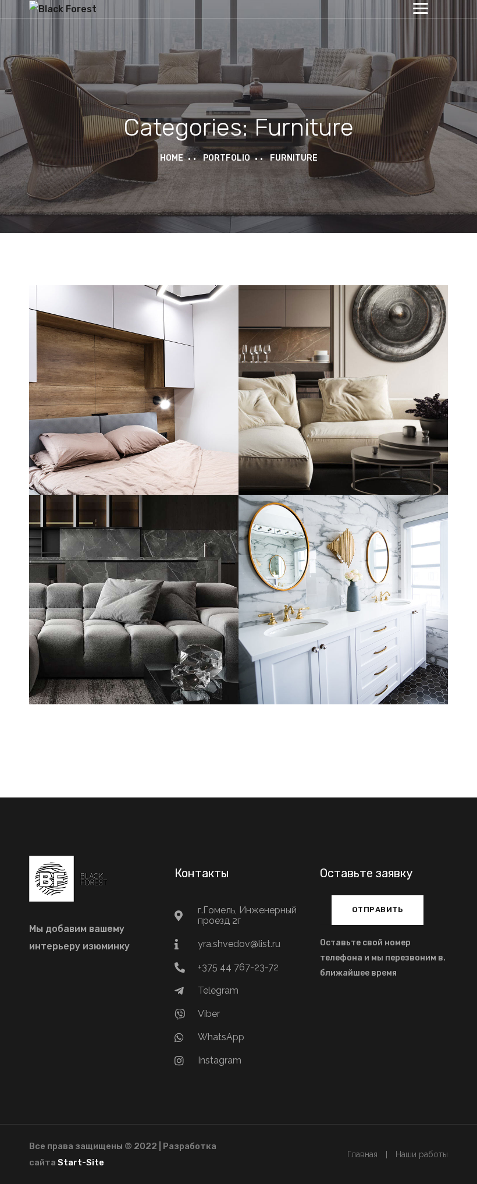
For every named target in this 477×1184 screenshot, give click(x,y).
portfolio (226, 158)
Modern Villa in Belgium (343, 377)
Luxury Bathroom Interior (343, 587)
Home (171, 158)
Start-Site (81, 1162)
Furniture (133, 404)
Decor (309, 614)
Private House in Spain (133, 377)
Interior (167, 624)
